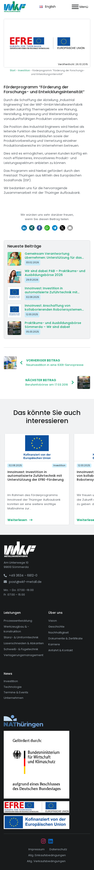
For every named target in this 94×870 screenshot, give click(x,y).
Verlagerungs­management (23, 655)
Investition (24, 70)
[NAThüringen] (23, 721)
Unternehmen (13, 698)
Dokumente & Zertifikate (65, 638)
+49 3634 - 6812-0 (23, 575)
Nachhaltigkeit (58, 632)
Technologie (13, 687)
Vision (52, 621)
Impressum (36, 849)
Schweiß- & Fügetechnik (21, 649)
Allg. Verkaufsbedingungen (46, 861)
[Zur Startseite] (15, 6)
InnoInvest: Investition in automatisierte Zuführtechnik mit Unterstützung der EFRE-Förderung (35, 476)
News (8, 673)
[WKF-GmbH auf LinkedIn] (50, 841)
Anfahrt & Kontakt (60, 650)
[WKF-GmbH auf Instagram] (43, 841)
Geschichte (56, 626)
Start (13, 70)
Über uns (55, 612)
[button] (24, 228)
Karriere (54, 644)
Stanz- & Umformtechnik (21, 637)
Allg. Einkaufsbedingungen (47, 855)
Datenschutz (58, 849)
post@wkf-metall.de (25, 582)
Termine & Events (16, 692)
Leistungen (12, 612)
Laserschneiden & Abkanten (24, 643)
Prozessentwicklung (18, 621)
